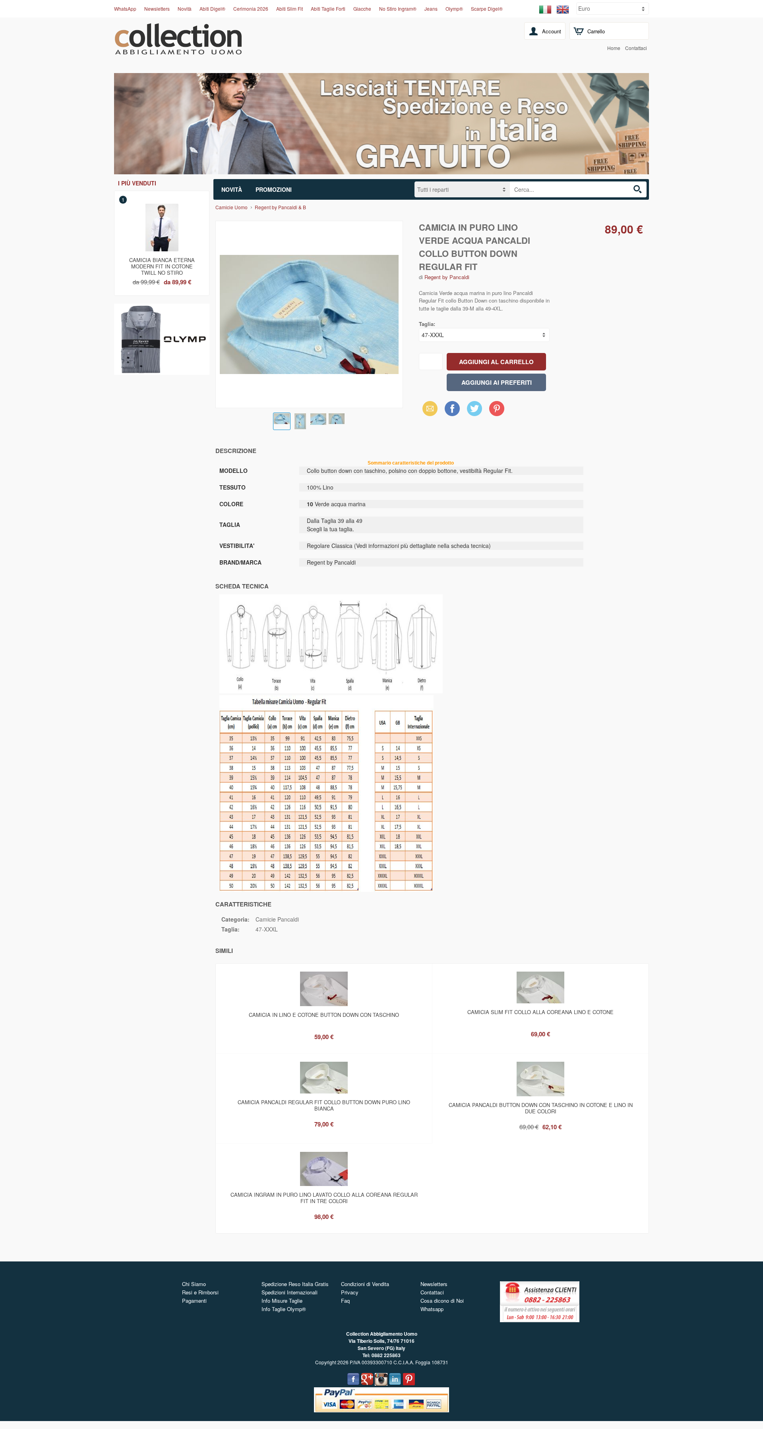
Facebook (452, 408)
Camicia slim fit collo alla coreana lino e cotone (540, 1012)
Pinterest (496, 408)
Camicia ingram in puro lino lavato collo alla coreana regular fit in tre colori (324, 1198)
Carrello (596, 31)
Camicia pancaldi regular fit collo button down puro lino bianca (324, 1105)
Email (427, 408)
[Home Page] (178, 50)
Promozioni (274, 189)
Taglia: (427, 324)
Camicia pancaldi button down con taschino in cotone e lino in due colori (541, 1108)
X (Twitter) (474, 411)
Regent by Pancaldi (446, 277)
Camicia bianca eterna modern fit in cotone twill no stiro (162, 265)
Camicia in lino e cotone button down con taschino (324, 1014)
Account (551, 31)
